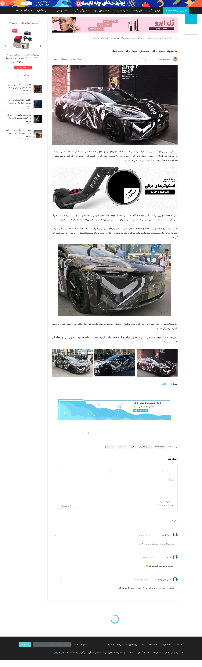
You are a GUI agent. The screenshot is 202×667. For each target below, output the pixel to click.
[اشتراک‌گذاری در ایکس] (63, 432)
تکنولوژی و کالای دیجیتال (176, 10)
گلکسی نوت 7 (151, 151)
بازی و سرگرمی (154, 10)
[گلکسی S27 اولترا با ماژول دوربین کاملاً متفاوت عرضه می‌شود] (38, 104)
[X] (29, 652)
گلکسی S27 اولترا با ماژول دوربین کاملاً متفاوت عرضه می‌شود (20, 103)
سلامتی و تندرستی (61, 10)
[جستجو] (191, 29)
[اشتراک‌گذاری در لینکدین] (73, 432)
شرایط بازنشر (166, 644)
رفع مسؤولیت (131, 644)
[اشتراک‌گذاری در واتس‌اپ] (58, 432)
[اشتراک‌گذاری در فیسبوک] (68, 432)
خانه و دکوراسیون (101, 10)
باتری (132, 447)
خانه (176, 38)
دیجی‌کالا (180, 644)
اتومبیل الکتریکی (144, 447)
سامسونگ (122, 447)
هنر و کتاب (137, 10)
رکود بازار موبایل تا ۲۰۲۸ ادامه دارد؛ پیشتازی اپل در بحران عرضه (18, 133)
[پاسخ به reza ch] (64, 557)
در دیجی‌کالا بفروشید (114, 644)
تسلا (152, 160)
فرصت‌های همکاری (149, 644)
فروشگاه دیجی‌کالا (24, 10)
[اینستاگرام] (24, 652)
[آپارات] (34, 652)
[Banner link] (101, 3)
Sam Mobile (167, 384)
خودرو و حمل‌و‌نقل (144, 38)
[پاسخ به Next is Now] (64, 535)
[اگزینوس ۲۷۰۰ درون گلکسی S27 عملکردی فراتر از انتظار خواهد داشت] (38, 89)
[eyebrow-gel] (115, 25)
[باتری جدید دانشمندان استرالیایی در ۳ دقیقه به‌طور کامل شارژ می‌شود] (38, 119)
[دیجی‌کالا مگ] (191, 19)
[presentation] (40, 45)
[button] (87, 433)
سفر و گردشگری (81, 10)
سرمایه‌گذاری (42, 10)
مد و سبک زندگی (121, 10)
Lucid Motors (159, 447)
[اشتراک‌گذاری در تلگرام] (53, 432)
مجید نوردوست (164, 59)
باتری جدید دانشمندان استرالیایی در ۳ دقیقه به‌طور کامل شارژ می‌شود (18, 118)
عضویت (25, 644)
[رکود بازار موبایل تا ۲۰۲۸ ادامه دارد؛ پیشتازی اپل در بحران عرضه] (38, 134)
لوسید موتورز (109, 447)
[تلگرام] (20, 652)
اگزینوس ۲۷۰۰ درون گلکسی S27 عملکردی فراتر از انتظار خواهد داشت (19, 88)
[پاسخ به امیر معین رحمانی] (65, 579)
